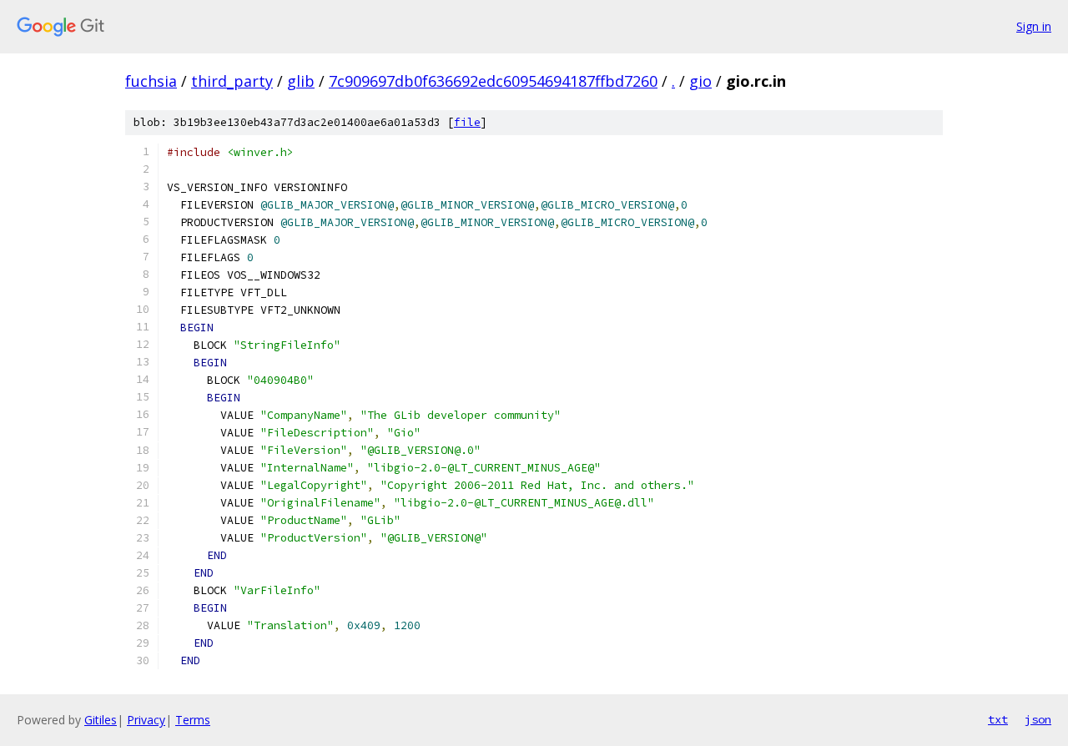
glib (301, 81)
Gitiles (100, 720)
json (1038, 719)
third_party (232, 81)
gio (700, 81)
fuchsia (151, 81)
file (467, 122)
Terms (192, 720)
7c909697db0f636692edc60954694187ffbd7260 (493, 81)
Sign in (1033, 26)
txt (998, 719)
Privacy (146, 720)
